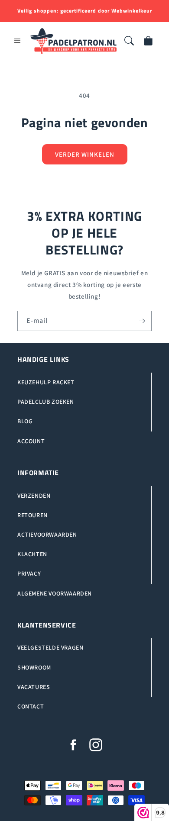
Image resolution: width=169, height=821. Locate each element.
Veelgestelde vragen (50, 647)
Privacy (29, 573)
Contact (30, 706)
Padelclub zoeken (45, 402)
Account (31, 441)
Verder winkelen (84, 154)
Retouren (32, 515)
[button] (17, 40)
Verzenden (33, 495)
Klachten (32, 554)
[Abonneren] (141, 321)
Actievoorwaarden (47, 534)
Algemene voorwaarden (54, 593)
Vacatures (33, 687)
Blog (24, 421)
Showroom (34, 667)
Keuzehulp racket (46, 382)
